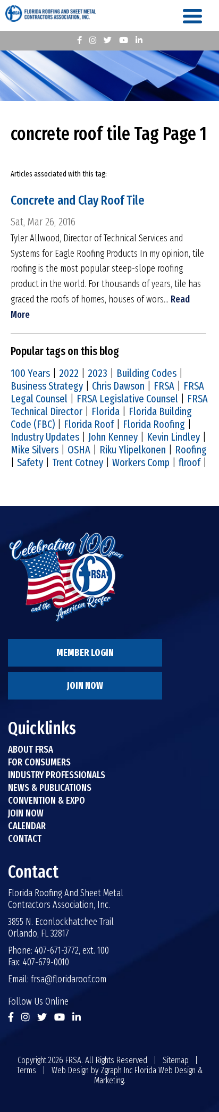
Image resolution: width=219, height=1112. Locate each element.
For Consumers (39, 762)
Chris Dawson (118, 386)
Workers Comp (141, 462)
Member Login (85, 653)
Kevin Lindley (173, 437)
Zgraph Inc (116, 1070)
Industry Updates (45, 437)
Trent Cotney (77, 462)
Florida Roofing (154, 424)
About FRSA (30, 749)
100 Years (30, 373)
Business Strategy (47, 386)
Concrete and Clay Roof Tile (78, 200)
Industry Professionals (56, 775)
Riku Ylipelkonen (132, 449)
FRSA (164, 386)
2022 (69, 373)
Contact (24, 839)
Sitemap (176, 1060)
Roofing (191, 449)
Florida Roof (89, 424)
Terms (26, 1070)
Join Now (85, 686)
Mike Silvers (34, 449)
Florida (105, 411)
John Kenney (113, 437)
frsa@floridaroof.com (68, 979)
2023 (97, 373)
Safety (30, 462)
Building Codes (146, 373)
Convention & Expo (46, 800)
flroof (189, 462)
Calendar (27, 826)
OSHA (79, 449)
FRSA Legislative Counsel (127, 398)
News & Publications (49, 788)
